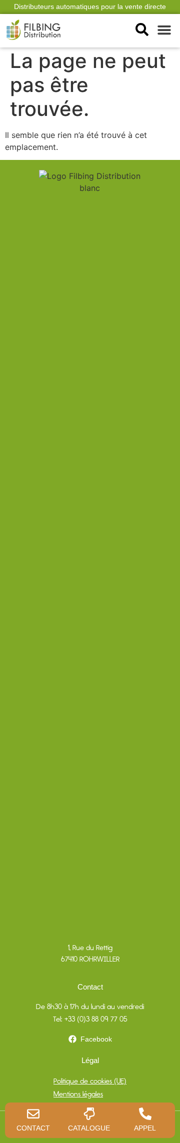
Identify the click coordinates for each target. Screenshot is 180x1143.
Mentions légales (78, 1094)
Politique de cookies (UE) (90, 1081)
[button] (165, 30)
